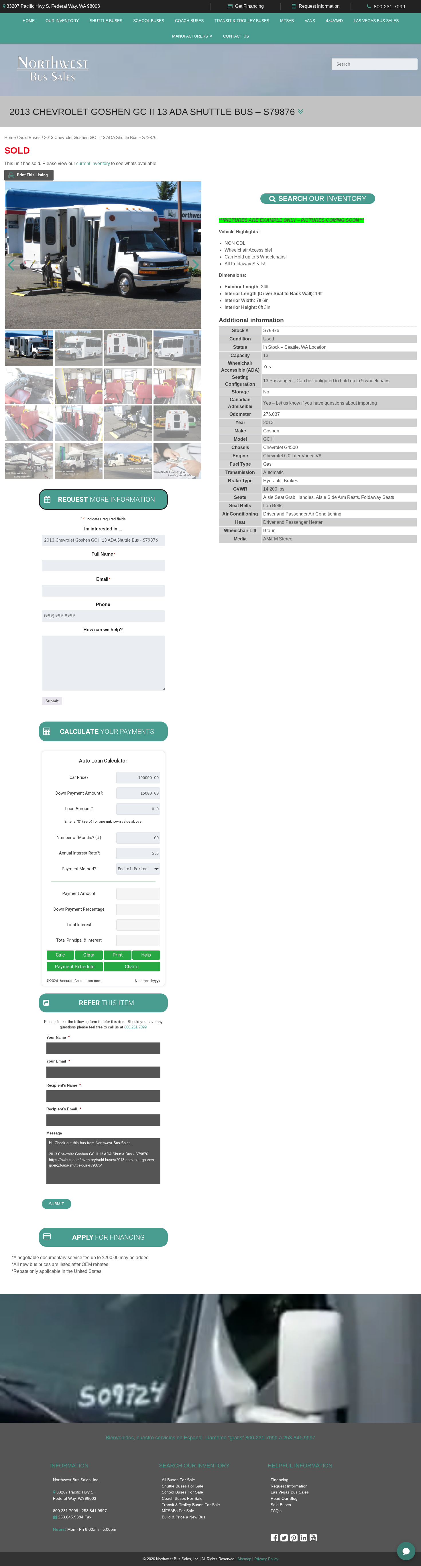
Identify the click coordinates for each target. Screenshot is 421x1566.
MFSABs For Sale (178, 1510)
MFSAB (287, 21)
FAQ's (276, 1510)
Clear (89, 955)
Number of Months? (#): (79, 837)
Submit (52, 701)
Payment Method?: (79, 869)
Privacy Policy (266, 1559)
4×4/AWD (334, 21)
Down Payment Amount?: (79, 793)
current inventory (93, 163)
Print (118, 955)
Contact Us (236, 36)
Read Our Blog (284, 1498)
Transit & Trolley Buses (242, 21)
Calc (60, 955)
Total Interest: (79, 924)
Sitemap (244, 1559)
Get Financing (249, 6)
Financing (279, 1479)
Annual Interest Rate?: (79, 853)
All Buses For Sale (178, 1479)
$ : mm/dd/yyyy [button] (147, 981)
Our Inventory (62, 21)
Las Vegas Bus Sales (376, 21)
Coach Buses (189, 21)
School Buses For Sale (182, 1492)
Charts (132, 966)
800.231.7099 (389, 6)
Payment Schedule (75, 966)
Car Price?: (79, 777)
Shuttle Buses (106, 21)
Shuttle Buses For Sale (182, 1486)
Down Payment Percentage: (79, 909)
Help (146, 955)
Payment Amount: (79, 893)
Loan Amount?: (79, 808)
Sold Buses (30, 137)
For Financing (108, 1237)
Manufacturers (190, 36)
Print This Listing (32, 175)
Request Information (319, 6)
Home (29, 21)
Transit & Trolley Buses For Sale (191, 1504)
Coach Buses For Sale (182, 1498)
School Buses (148, 21)
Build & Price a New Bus (183, 1517)
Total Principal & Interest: (79, 940)
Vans (310, 21)
